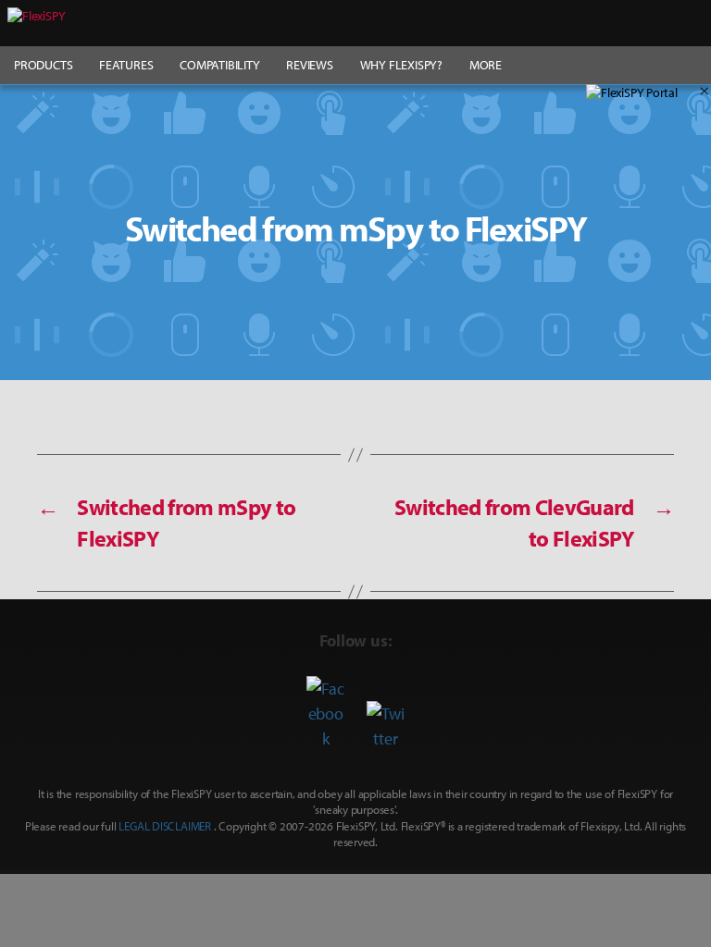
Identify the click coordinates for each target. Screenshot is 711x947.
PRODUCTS (43, 64)
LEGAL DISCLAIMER (164, 825)
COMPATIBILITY (219, 64)
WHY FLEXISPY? (401, 64)
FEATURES (126, 64)
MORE (485, 64)
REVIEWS (309, 64)
